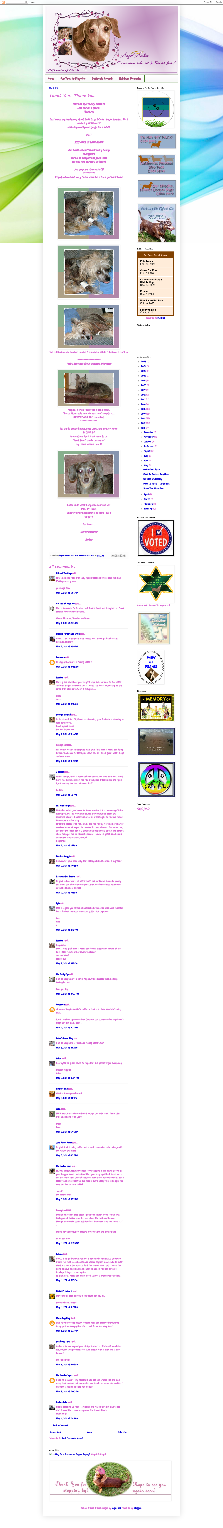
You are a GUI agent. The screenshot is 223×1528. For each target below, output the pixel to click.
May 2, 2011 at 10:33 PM (67, 993)
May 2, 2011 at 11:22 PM (67, 1027)
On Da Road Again (151, 469)
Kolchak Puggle (63, 856)
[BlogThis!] (115, 555)
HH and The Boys (64, 573)
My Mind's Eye (63, 805)
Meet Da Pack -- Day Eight (156, 483)
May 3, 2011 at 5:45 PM (67, 1131)
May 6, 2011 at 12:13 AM (67, 1330)
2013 (143, 418)
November (149, 436)
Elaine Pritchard (64, 1291)
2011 (143, 428)
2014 (143, 413)
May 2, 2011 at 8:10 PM (67, 929)
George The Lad (63, 714)
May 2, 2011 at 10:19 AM (67, 703)
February (148, 504)
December (149, 432)
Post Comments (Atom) (72, 1438)
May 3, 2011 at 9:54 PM (67, 1199)
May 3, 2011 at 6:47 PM (67, 1155)
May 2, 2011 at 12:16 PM (67, 734)
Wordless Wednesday (152, 479)
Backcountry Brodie (65, 876)
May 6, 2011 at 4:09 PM (67, 1364)
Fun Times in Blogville (73, 78)
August (147, 451)
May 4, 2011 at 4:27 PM (67, 1307)
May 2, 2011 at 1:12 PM (66, 794)
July (146, 455)
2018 (143, 394)
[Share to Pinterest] (124, 555)
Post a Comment (60, 1425)
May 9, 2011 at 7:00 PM (67, 1391)
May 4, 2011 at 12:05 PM (67, 1243)
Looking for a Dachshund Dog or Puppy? (71, 1454)
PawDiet (161, 318)
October (148, 441)
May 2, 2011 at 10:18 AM (67, 666)
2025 (144, 361)
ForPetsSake (61, 1402)
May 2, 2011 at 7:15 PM (66, 892)
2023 (144, 371)
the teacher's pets (64, 1375)
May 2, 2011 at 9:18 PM (67, 963)
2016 (143, 404)
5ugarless (116, 1508)
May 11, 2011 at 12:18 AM (67, 1418)
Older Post (122, 1432)
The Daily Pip (62, 974)
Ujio (58, 903)
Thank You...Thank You (153, 488)
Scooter (59, 677)
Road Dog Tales (63, 1341)
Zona (58, 1109)
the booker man (63, 1166)
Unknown (60, 657)
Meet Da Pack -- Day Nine (156, 474)
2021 (143, 380)
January (148, 508)
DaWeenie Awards (102, 78)
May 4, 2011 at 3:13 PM (67, 1280)
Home (51, 78)
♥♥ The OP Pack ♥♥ (65, 603)
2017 (143, 399)
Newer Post (55, 1432)
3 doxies (60, 771)
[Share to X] (118, 555)
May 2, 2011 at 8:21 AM (67, 623)
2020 (144, 385)
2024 (144, 366)
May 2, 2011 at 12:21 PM (67, 761)
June (146, 460)
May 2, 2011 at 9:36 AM (67, 646)
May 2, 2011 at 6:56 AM (67, 592)
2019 (143, 390)
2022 (144, 375)
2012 (143, 423)
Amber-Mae (62, 1088)
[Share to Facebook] (121, 555)
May (146, 465)
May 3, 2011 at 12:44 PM (67, 1078)
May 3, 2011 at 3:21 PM (66, 1098)
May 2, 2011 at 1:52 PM (66, 845)
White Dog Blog (63, 1318)
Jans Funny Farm (64, 1142)
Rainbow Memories (130, 78)
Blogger (137, 1508)
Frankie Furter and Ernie (68, 633)
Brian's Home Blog (64, 1038)
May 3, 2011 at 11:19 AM (67, 1047)
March (147, 499)
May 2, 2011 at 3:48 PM (67, 865)
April (146, 494)
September (149, 446)
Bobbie (59, 1254)
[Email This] (112, 555)
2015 (143, 409)
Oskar (58, 1058)
